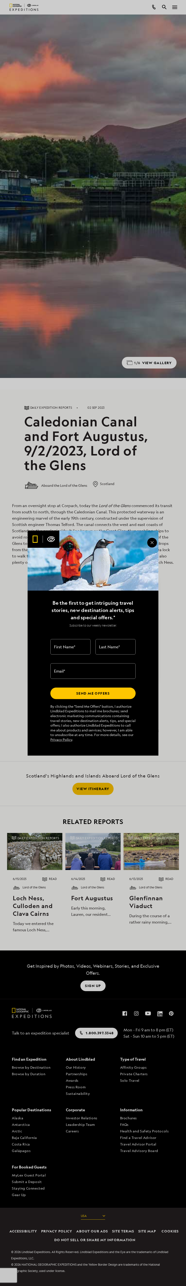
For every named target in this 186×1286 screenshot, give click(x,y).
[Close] (152, 543)
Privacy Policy (61, 739)
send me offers (93, 693)
